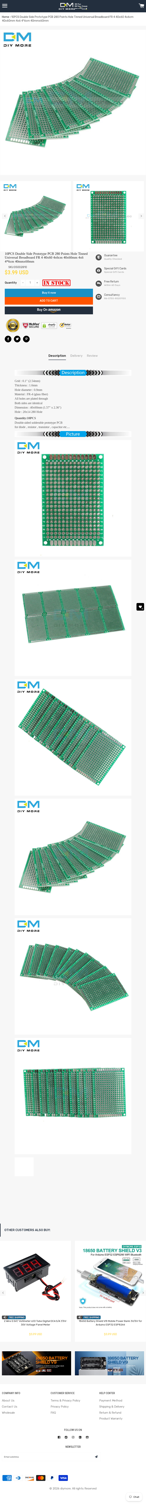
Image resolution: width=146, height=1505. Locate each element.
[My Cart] (141, 6)
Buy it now (49, 292)
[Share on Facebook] (8, 339)
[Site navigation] (5, 6)
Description (57, 356)
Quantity (11, 282)
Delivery (76, 356)
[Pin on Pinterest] (26, 339)
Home (5, 17)
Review (92, 356)
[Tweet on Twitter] (17, 339)
